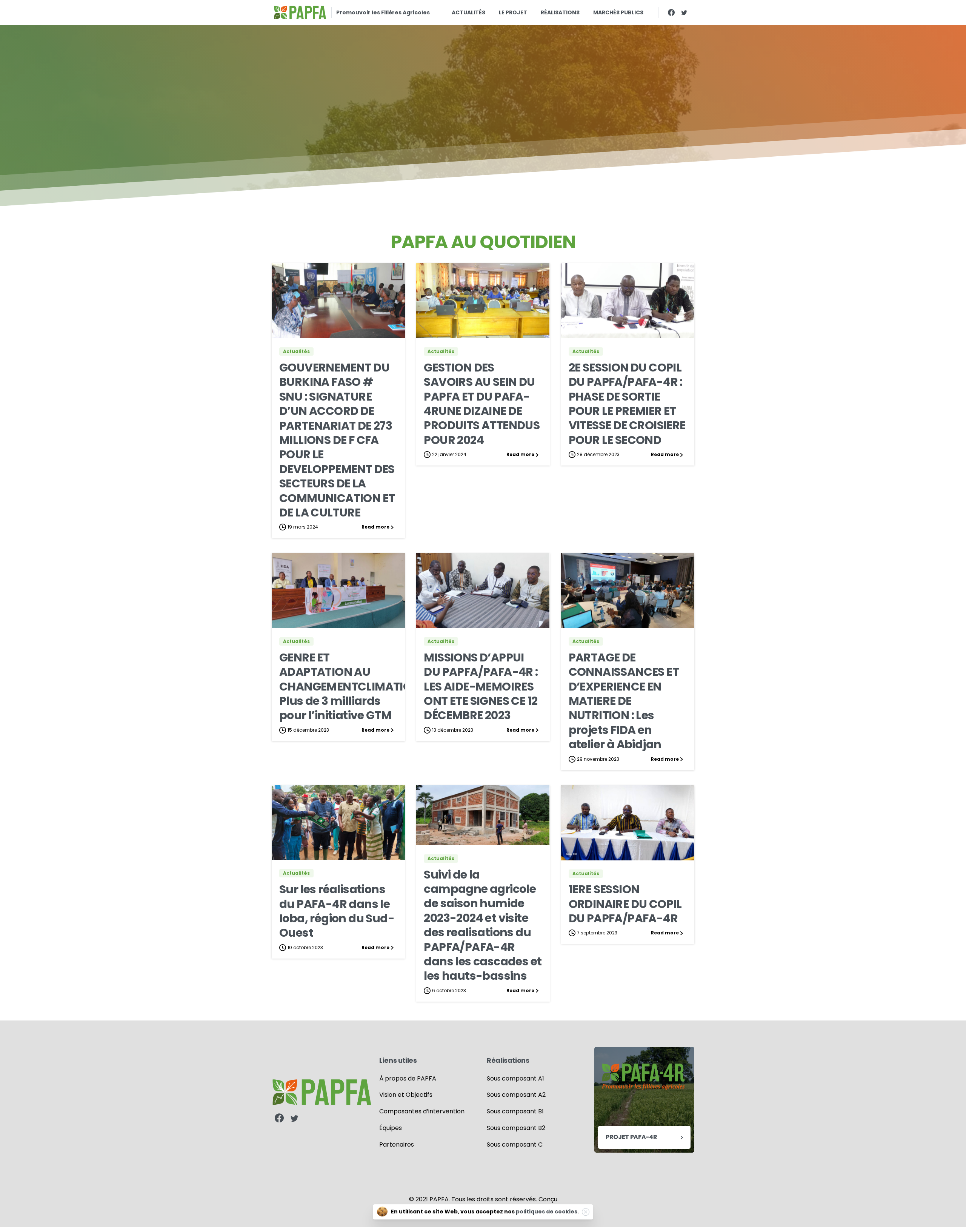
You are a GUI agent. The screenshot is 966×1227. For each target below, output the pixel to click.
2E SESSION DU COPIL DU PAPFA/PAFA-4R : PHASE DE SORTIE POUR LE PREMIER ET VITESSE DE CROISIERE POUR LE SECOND (627, 403)
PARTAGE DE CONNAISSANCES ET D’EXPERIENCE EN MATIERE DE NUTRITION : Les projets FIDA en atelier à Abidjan (624, 700)
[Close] (585, 1212)
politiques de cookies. (547, 1211)
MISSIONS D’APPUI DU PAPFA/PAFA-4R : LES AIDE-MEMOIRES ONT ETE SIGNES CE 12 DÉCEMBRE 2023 (481, 686)
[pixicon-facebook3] (279, 1119)
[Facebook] (671, 12)
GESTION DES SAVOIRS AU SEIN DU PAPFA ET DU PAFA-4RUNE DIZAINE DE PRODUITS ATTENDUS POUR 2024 (482, 403)
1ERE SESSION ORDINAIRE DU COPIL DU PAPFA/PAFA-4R (625, 903)
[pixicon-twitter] (294, 1119)
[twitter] (684, 12)
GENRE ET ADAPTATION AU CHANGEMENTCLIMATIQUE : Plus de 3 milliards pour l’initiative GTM (355, 686)
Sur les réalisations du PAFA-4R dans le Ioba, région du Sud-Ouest (336, 911)
